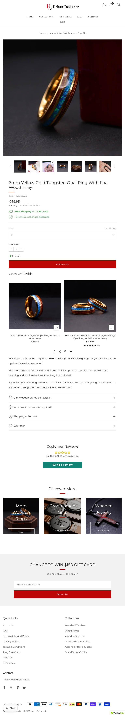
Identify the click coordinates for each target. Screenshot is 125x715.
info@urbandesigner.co (16, 679)
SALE (79, 17)
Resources (9, 663)
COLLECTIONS (46, 17)
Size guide (110, 228)
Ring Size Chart (12, 652)
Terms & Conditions (14, 647)
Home (42, 33)
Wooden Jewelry (74, 636)
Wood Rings (72, 630)
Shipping (13, 205)
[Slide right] (114, 166)
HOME (30, 17)
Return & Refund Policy (16, 636)
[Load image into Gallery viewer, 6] (91, 166)
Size (11, 228)
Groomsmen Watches (77, 641)
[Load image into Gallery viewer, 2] (34, 166)
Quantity (14, 244)
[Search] (118, 4)
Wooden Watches (75, 625)
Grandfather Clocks (76, 652)
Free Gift (8, 657)
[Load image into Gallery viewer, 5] (77, 166)
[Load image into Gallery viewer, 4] (62, 166)
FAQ (5, 630)
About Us (8, 625)
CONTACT (93, 17)
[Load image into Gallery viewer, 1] (20, 166)
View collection (62, 528)
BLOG (62, 22)
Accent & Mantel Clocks (78, 647)
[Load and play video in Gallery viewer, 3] (48, 166)
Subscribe (62, 594)
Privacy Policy (11, 641)
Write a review (62, 464)
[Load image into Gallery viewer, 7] (105, 166)
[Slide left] (10, 166)
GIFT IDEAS (65, 17)
